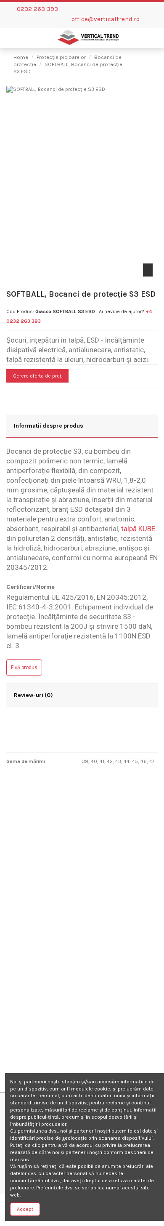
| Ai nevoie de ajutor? (120, 311)
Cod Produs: (20, 311)
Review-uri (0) (33, 694)
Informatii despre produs (48, 425)
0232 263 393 (37, 9)
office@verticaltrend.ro (105, 19)
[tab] (82, 427)
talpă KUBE (138, 528)
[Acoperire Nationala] (82, 919)
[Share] (10, 396)
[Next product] (148, 62)
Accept (25, 1209)
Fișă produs (24, 667)
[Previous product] (141, 62)
